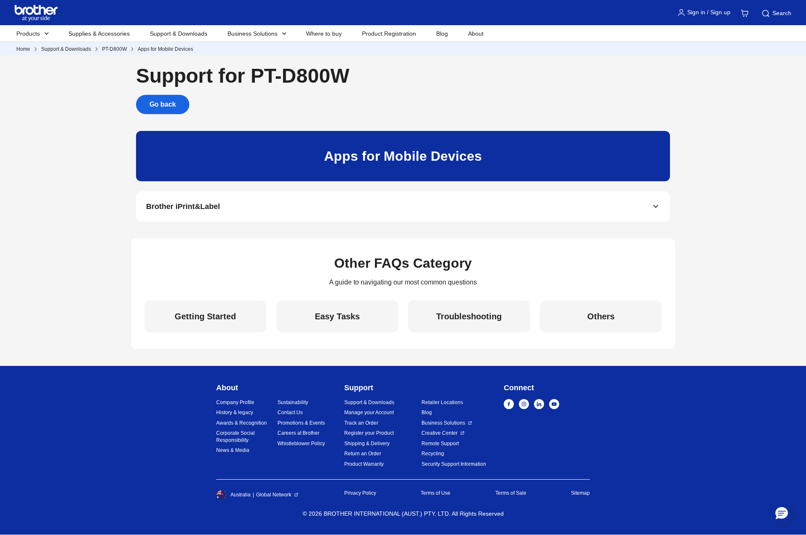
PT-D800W (114, 49)
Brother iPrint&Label (183, 206)
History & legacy (234, 412)
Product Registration (389, 33)
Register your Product (369, 433)
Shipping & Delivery (367, 443)
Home (23, 49)
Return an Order (362, 454)
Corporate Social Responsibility (235, 436)
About (476, 33)
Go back (162, 104)
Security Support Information (453, 464)
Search (781, 13)
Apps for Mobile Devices (165, 49)
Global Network (273, 495)
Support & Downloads (178, 33)
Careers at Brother (298, 433)
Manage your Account (369, 412)
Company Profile (235, 402)
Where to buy (324, 33)
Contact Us (290, 412)
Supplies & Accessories (99, 33)
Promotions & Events (301, 423)
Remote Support (440, 443)
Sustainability (292, 402)
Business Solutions (443, 423)
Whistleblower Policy (301, 443)
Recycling (432, 454)
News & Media (232, 450)
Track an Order (361, 423)
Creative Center (439, 433)
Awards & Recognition (241, 423)
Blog (442, 33)
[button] (781, 513)
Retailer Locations (442, 402)
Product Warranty (364, 464)
